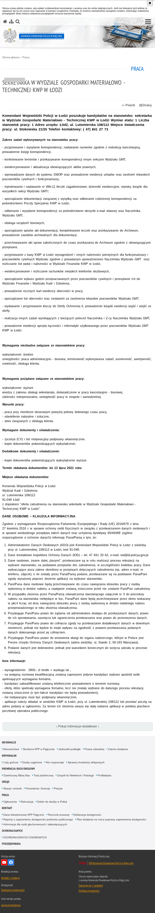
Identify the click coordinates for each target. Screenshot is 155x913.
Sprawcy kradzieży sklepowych (86, 762)
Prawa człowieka (94, 749)
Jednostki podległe (69, 749)
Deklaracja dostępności (87, 814)
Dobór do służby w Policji (52, 801)
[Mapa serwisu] (11, 21)
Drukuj (147, 105)
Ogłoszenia (10, 801)
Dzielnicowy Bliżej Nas (16, 775)
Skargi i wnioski (12, 788)
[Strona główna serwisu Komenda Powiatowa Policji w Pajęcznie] (5, 21)
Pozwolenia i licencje (38, 788)
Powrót (130, 105)
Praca (25, 57)
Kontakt (7, 808)
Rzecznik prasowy (59, 814)
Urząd (5, 782)
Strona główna (10, 57)
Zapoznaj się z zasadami (91, 885)
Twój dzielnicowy (43, 775)
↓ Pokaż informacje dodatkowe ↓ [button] (77, 726)
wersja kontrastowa (10, 905)
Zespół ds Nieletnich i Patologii (75, 775)
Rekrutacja (27, 801)
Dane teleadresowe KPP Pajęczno (23, 814)
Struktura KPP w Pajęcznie (39, 749)
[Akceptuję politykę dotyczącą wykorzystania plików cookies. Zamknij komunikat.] (150, 3)
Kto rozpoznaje (55, 762)
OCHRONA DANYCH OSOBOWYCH (25, 837)
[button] (148, 22)
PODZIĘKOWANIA (11, 844)
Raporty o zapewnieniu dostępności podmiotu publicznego (38, 819)
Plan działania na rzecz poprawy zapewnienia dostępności (111, 819)
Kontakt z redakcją (10, 878)
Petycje (58, 788)
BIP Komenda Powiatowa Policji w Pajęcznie (111, 863)
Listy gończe (10, 762)
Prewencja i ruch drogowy (18, 769)
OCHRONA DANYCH (12, 831)
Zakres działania (118, 749)
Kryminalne (9, 756)
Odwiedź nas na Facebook (11, 862)
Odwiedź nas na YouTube (4, 862)
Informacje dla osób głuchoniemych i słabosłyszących (35, 824)
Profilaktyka (104, 775)
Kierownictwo (11, 749)
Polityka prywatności (89, 891)
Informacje (9, 742)
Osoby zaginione (32, 762)
